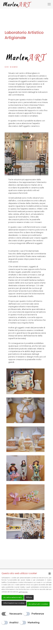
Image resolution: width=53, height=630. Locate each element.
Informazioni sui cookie (13, 603)
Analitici (13, 622)
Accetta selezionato (12, 597)
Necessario (15, 613)
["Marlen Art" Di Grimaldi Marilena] (17, 4)
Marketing (33, 622)
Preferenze (37, 613)
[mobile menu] (49, 4)
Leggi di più (23, 592)
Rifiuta (29, 597)
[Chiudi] (49, 573)
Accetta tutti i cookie (38, 604)
